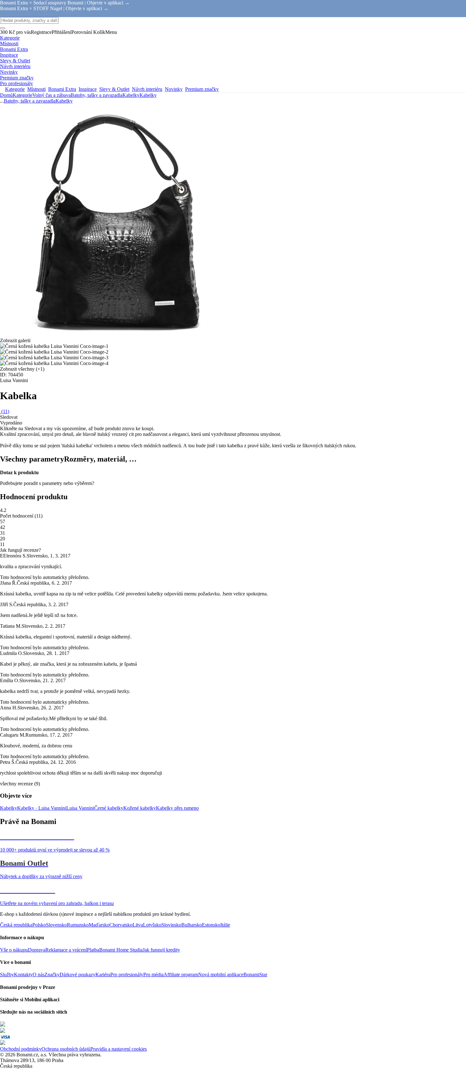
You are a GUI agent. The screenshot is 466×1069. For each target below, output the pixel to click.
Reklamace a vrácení (66, 950)
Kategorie (22, 95)
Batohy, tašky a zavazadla (96, 95)
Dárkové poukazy (77, 974)
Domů (6, 95)
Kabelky (148, 95)
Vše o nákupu (14, 950)
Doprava (36, 950)
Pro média (153, 974)
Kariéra (102, 974)
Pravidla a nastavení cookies (118, 1049)
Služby (7, 974)
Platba (93, 950)
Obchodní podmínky (21, 1049)
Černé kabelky (108, 808)
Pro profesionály (126, 974)
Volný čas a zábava (51, 95)
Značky (52, 974)
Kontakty (23, 974)
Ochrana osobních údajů (66, 1049)
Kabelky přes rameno (177, 808)
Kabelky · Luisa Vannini (41, 808)
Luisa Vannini (80, 808)
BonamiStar (255, 974)
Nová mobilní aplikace (220, 974)
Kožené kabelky (139, 808)
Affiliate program (181, 974)
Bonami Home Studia (121, 950)
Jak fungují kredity (161, 950)
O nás (38, 974)
